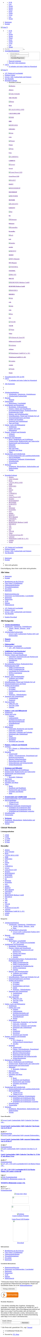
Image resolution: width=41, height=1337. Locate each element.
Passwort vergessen (15, 61)
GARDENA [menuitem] (13, 493)
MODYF (8, 888)
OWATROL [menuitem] (13, 519)
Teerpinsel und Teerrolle (16, 741)
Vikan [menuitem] (11, 533)
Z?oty (10, 15)
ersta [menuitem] (10, 488)
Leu (10, 17)
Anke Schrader (9, 851)
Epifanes (11, 716)
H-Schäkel (12, 689)
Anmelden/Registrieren (17, 58)
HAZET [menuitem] (11, 499)
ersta (6, 861)
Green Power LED (11, 870)
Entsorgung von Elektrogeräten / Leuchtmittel (19, 596)
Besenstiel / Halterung (16, 777)
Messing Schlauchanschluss (17, 759)
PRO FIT (8, 893)
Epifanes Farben (10, 75)
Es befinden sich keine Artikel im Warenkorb (23, 66)
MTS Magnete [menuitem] (13, 517)
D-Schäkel (12, 687)
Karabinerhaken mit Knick (17, 691)
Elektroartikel (9, 401)
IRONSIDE (8, 875)
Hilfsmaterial (13, 430)
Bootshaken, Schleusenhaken (18, 407)
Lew (10, 4)
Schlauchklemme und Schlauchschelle (21, 763)
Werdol (11, 725)
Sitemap (7, 603)
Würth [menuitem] (11, 542)
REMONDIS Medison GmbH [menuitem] (18, 522)
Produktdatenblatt (6, 1133)
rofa (6, 898)
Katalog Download (11, 617)
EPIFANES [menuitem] (12, 486)
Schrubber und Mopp (15, 450)
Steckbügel (12, 739)
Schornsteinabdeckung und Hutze (19, 418)
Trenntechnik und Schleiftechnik (15, 454)
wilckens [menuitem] (11, 537)
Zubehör (11, 662)
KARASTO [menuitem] (13, 504)
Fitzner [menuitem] (11, 490)
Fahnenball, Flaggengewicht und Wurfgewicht (23, 657)
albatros (7, 850)
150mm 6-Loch (14, 804)
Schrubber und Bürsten (16, 791)
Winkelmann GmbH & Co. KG (15, 911)
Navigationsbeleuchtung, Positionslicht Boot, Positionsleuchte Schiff (23, 411)
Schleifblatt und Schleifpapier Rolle (20, 809)
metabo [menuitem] (11, 513)
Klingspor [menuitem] (12, 508)
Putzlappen (12, 446)
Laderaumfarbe (13, 718)
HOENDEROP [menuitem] (14, 500)
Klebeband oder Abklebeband (18, 734)
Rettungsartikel (13, 680)
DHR (6, 857)
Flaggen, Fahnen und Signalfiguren (20, 409)
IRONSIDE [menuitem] (12, 502)
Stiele (10, 793)
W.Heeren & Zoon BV (12, 907)
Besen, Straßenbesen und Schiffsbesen (21, 439)
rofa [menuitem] (10, 526)
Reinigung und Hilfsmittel (13, 437)
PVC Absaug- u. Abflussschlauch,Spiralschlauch (24, 748)
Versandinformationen (12, 587)
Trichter (11, 470)
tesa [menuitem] (10, 529)
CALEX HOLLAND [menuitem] (16, 482)
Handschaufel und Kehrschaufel (19, 443)
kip (6, 879)
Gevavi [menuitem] (11, 495)
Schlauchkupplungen (15, 764)
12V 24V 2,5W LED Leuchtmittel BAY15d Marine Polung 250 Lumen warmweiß (18, 1170)
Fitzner (7, 862)
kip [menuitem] (10, 506)
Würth (7, 915)
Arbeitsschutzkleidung (12, 392)
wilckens (7, 909)
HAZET (7, 871)
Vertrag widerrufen (9, 1289)
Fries (6, 864)
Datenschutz (9, 599)
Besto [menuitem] (10, 481)
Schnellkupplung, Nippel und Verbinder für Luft (24, 416)
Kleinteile (12, 436)
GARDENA (9, 866)
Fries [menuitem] (10, 491)
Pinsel (11, 736)
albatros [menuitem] (11, 477)
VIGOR (7, 904)
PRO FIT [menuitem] (12, 520)
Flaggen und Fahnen (15, 658)
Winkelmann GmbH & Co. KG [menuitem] (19, 538)
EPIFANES (8, 859)
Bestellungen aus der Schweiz (14, 581)
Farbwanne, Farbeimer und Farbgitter (20, 732)
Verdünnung (13, 427)
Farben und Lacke (14, 428)
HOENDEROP (10, 873)
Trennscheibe (13, 463)
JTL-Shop (16, 1334)
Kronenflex (8, 882)
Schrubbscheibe (14, 461)
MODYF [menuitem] (12, 515)
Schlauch (12, 434)
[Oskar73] (4, 27)
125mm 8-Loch (14, 802)
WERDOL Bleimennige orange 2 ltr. (13, 1183)
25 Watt (7, 840)
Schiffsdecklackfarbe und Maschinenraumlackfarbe (17, 720)
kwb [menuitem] (10, 511)
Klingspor (8, 880)
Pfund (11, 10)
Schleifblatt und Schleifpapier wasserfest (21, 811)
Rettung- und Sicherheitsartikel (18, 414)
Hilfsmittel (12, 445)
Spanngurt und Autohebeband (18, 421)
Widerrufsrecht (9, 605)
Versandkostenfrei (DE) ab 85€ (14, 377)
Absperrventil (13, 754)
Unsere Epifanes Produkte (20, 1216)
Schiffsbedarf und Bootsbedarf (14, 405)
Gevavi (7, 868)
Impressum (8, 22)
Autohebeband (13, 698)
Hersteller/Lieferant (11, 80)
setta (6, 900)
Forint (11, 13)
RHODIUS (8, 897)
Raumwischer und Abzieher (17, 790)
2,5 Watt (7, 838)
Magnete (7, 398)
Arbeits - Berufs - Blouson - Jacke (19, 628)
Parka (10, 630)
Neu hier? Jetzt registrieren (17, 63)
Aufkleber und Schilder (16, 678)
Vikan (11, 452)
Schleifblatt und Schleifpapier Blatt (20, 807)
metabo (7, 886)
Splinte (11, 693)
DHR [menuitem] (10, 484)
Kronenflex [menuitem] (12, 509)
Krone (11, 6)
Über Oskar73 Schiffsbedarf (13, 583)
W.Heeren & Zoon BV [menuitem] (16, 535)
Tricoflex (11, 750)
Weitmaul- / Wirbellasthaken (17, 694)
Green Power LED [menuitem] (15, 497)
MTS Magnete (9, 889)
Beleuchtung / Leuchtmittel (17, 403)
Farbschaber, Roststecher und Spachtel (21, 729)
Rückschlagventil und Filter (17, 761)
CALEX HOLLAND (12, 855)
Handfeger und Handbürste (17, 788)
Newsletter (8, 589)
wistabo (7, 913)
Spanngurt (12, 700)
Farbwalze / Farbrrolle (16, 730)
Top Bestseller (9, 79)
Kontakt (7, 24)
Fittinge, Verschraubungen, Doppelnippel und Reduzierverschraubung (23, 756)
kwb (6, 884)
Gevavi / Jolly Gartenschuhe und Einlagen (18, 77)
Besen (11, 786)
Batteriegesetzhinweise (12, 594)
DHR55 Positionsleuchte (16, 669)
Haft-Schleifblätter (14, 457)
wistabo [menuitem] (11, 540)
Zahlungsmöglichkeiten (12, 585)
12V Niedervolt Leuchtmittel (14, 73)
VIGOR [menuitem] (11, 531)
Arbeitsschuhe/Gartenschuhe (18, 396)
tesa (6, 902)
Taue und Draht (14, 423)
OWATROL (9, 891)
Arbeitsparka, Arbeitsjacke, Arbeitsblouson (22, 394)
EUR (10, 2)
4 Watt (7, 835)
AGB (6, 601)
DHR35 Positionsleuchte (16, 667)
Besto (6, 853)
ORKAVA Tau (13, 703)
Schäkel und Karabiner (16, 419)
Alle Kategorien (10, 384)
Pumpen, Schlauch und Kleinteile (15, 432)
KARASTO (9, 877)
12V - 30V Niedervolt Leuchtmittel (20, 648)
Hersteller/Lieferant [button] (11, 475)
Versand (29, 1327)
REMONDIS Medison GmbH (14, 895)
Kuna (10, 11)
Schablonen (12, 738)
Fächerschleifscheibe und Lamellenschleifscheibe (24, 456)
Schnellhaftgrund (14, 723)
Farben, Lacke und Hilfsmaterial (15, 425)
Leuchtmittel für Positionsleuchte (19, 671)
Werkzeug (8, 465)
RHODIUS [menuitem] (12, 524)
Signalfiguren (13, 660)
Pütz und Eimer (14, 448)
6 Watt (7, 837)
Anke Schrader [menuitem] (13, 479)
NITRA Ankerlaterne (15, 673)
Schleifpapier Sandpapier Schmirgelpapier (22, 459)
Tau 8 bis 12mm (14, 705)
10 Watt (7, 842)
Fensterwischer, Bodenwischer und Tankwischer (24, 441)
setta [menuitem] (10, 528)
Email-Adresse (7, 1321)
